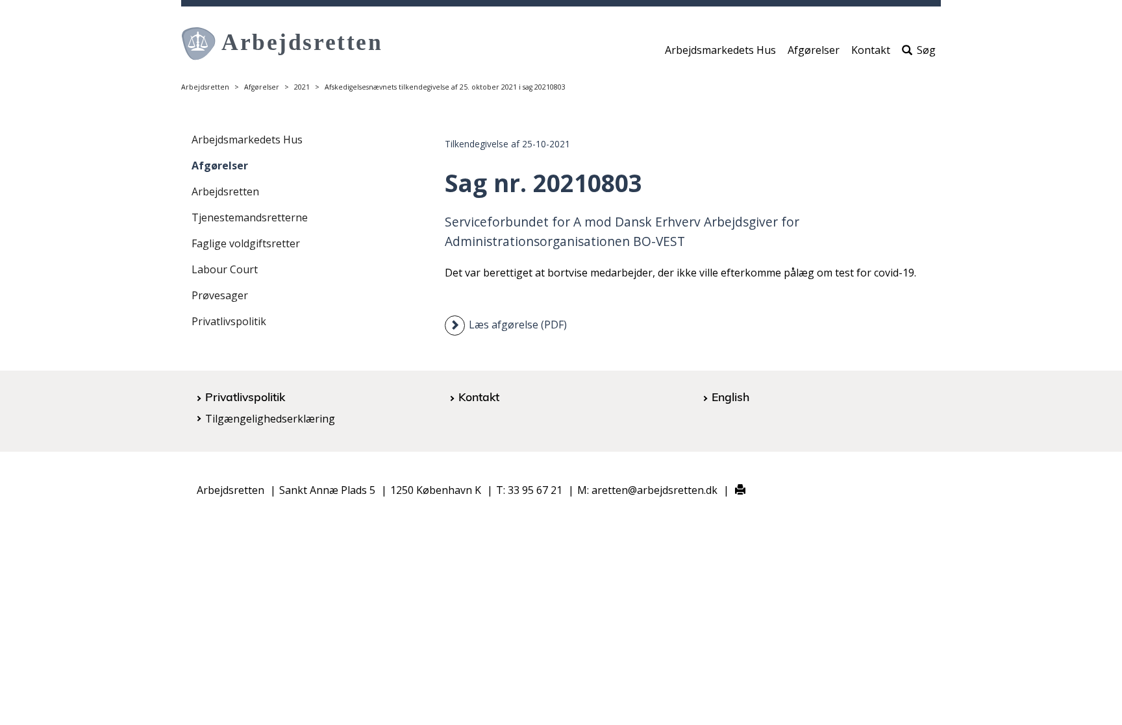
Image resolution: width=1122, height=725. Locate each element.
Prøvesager (220, 295)
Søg (926, 50)
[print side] (732, 490)
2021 (302, 87)
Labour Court (225, 269)
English (730, 396)
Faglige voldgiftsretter (246, 243)
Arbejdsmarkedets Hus (720, 50)
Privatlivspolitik (229, 321)
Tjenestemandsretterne (250, 217)
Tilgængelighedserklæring (270, 419)
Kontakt (870, 50)
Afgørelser (814, 50)
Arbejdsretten (205, 87)
